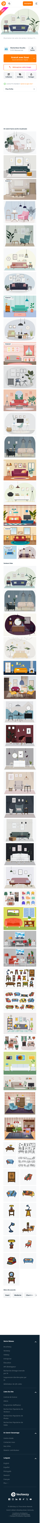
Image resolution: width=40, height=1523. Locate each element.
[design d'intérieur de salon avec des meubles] (20, 535)
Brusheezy (7, 1521)
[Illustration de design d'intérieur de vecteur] (20, 141)
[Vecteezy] (3, 3)
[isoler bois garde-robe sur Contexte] (11, 1251)
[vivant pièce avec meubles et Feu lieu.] (20, 681)
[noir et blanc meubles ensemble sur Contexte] (13, 1208)
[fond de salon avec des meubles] (20, 468)
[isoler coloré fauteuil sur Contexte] (11, 1267)
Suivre (32, 50)
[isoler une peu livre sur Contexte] (11, 1418)
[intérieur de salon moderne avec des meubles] (20, 188)
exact (7, 1469)
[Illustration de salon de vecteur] (20, 258)
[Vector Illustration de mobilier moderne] (20, 724)
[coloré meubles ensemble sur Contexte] (20, 1008)
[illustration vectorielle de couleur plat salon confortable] (20, 399)
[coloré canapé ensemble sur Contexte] (20, 1030)
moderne (17, 1469)
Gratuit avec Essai (20, 58)
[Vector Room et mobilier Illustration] (20, 748)
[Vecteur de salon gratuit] (20, 352)
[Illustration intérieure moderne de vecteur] (20, 234)
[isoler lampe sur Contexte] (11, 1351)
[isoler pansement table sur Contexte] (11, 1452)
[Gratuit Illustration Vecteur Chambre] (20, 948)
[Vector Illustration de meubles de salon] (20, 843)
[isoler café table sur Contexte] (10, 1194)
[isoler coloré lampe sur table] (11, 1318)
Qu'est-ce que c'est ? (26, 84)
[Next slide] (31, 1469)
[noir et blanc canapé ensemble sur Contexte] (13, 1235)
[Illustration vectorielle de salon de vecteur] (20, 211)
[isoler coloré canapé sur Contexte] (10, 1222)
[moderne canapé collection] (11, 928)
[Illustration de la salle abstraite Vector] (20, 637)
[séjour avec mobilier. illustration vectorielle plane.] (10, 551)
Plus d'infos (9, 88)
